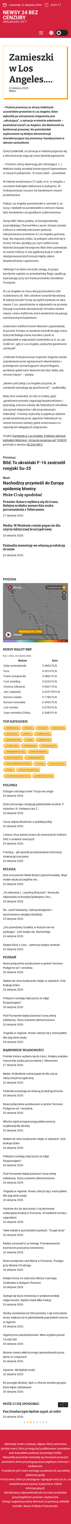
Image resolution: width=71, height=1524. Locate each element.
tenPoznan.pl (48, 745)
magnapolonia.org (15, 751)
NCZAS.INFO (34, 444)
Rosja (29, 739)
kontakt (17, 1506)
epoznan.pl (58, 728)
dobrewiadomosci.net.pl (18, 763)
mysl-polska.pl (14, 757)
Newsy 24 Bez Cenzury (20, 15)
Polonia (27, 733)
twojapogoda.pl (34, 757)
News (12, 91)
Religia (10, 769)
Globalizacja (30, 745)
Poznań (28, 728)
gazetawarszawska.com (18, 776)
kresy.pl (43, 728)
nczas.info (12, 733)
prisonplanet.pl (57, 763)
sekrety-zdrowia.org (28, 769)
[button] (60, 1404)
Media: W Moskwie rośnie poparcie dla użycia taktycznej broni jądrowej (31, 527)
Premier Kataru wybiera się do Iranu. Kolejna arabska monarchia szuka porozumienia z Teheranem (31, 505)
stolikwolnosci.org (44, 776)
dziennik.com (13, 739)
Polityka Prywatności (45, 1506)
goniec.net (12, 745)
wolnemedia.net (38, 751)
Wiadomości (12, 728)
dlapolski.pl (44, 739)
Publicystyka (43, 733)
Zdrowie (40, 763)
